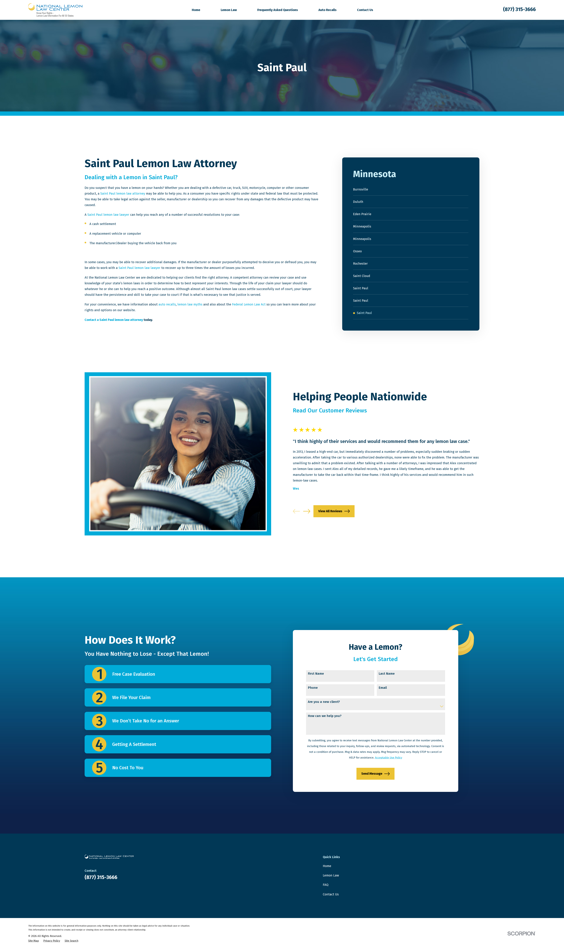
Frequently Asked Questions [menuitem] (277, 10)
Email (383, 688)
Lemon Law (331, 875)
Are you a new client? (324, 702)
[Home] (55, 10)
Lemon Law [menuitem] (229, 10)
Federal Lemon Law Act (249, 304)
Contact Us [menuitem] (365, 10)
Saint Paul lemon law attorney (122, 193)
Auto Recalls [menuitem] (327, 10)
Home (327, 866)
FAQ (325, 885)
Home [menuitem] (196, 10)
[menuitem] (410, 189)
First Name (316, 674)
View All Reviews (330, 511)
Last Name (387, 674)
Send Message (371, 774)
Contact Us (331, 894)
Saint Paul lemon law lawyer (108, 215)
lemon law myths (189, 304)
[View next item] (306, 511)
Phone (313, 688)
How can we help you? (324, 716)
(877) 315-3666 (519, 9)
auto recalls (167, 304)
